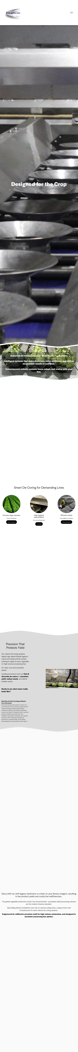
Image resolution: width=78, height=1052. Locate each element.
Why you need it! (66, 522)
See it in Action (11, 522)
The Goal (39, 524)
